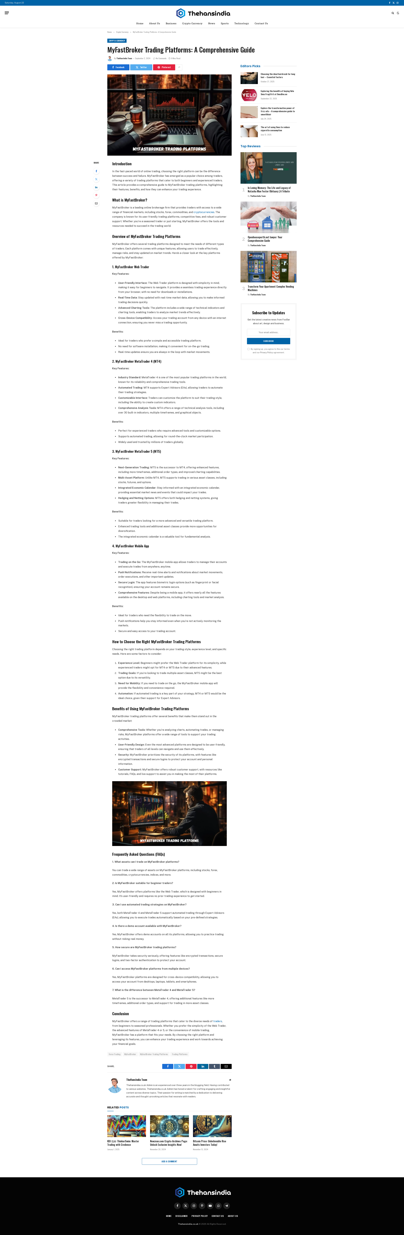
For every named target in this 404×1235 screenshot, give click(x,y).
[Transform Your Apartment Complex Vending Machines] (269, 266)
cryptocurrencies (204, 212)
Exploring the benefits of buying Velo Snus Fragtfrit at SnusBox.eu (277, 92)
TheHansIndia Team (124, 58)
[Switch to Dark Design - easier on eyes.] (397, 13)
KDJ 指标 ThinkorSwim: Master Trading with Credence (123, 1143)
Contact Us (261, 23)
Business (171, 23)
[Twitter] (96, 179)
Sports (225, 23)
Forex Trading (114, 1054)
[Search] (393, 12)
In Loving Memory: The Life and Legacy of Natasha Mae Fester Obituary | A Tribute (269, 189)
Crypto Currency (192, 23)
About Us (154, 23)
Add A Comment (169, 1161)
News (211, 23)
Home (139, 23)
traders (217, 1021)
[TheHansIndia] (202, 13)
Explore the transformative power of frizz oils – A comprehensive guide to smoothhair (278, 111)
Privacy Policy (266, 352)
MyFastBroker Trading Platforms (154, 1054)
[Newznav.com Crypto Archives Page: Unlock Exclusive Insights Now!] (169, 1126)
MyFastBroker (130, 1054)
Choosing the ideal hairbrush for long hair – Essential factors (278, 75)
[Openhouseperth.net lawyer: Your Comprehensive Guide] (269, 217)
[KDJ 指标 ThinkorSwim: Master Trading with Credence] (126, 1126)
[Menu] (7, 12)
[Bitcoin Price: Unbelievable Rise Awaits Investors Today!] (212, 1126)
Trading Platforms (179, 1054)
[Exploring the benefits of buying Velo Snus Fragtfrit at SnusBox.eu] (249, 95)
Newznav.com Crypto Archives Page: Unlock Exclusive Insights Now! (168, 1143)
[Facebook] (96, 171)
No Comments (161, 58)
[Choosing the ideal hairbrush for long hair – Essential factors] (249, 78)
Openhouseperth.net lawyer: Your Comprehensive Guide (265, 239)
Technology (241, 23)
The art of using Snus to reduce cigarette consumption (275, 129)
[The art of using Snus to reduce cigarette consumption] (249, 131)
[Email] (96, 203)
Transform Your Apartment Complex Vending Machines (271, 288)
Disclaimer (181, 1215)
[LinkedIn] (96, 187)
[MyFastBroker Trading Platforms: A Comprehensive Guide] (169, 115)
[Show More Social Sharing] (179, 67)
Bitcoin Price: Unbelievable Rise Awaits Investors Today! (209, 1143)
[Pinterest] (96, 195)
